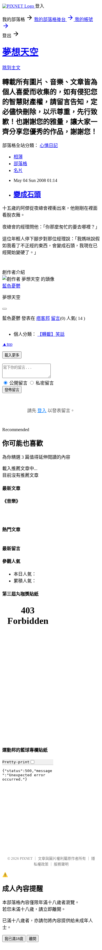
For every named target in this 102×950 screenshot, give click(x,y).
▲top (7, 344)
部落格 (20, 163)
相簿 (18, 156)
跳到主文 (11, 67)
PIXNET (26, 858)
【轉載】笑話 (51, 334)
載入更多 (12, 355)
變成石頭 (27, 194)
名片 (18, 170)
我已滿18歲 (14, 939)
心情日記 (49, 145)
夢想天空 (20, 52)
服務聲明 (61, 864)
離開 (32, 939)
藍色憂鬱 (11, 286)
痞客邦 (43, 318)
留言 (55, 318)
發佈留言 (12, 390)
